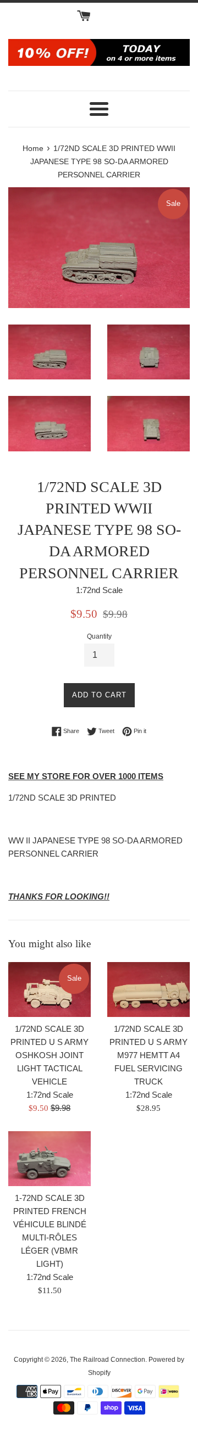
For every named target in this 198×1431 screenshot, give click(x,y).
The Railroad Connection (107, 1359)
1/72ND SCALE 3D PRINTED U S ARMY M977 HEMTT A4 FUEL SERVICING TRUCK (148, 1055)
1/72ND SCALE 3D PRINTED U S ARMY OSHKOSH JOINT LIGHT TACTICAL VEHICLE (49, 1055)
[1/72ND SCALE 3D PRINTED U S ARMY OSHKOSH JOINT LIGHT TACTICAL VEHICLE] (49, 989)
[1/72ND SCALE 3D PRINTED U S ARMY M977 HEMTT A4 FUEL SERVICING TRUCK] (148, 989)
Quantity (99, 636)
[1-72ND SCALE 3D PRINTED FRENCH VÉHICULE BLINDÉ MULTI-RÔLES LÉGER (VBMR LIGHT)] (49, 1158)
